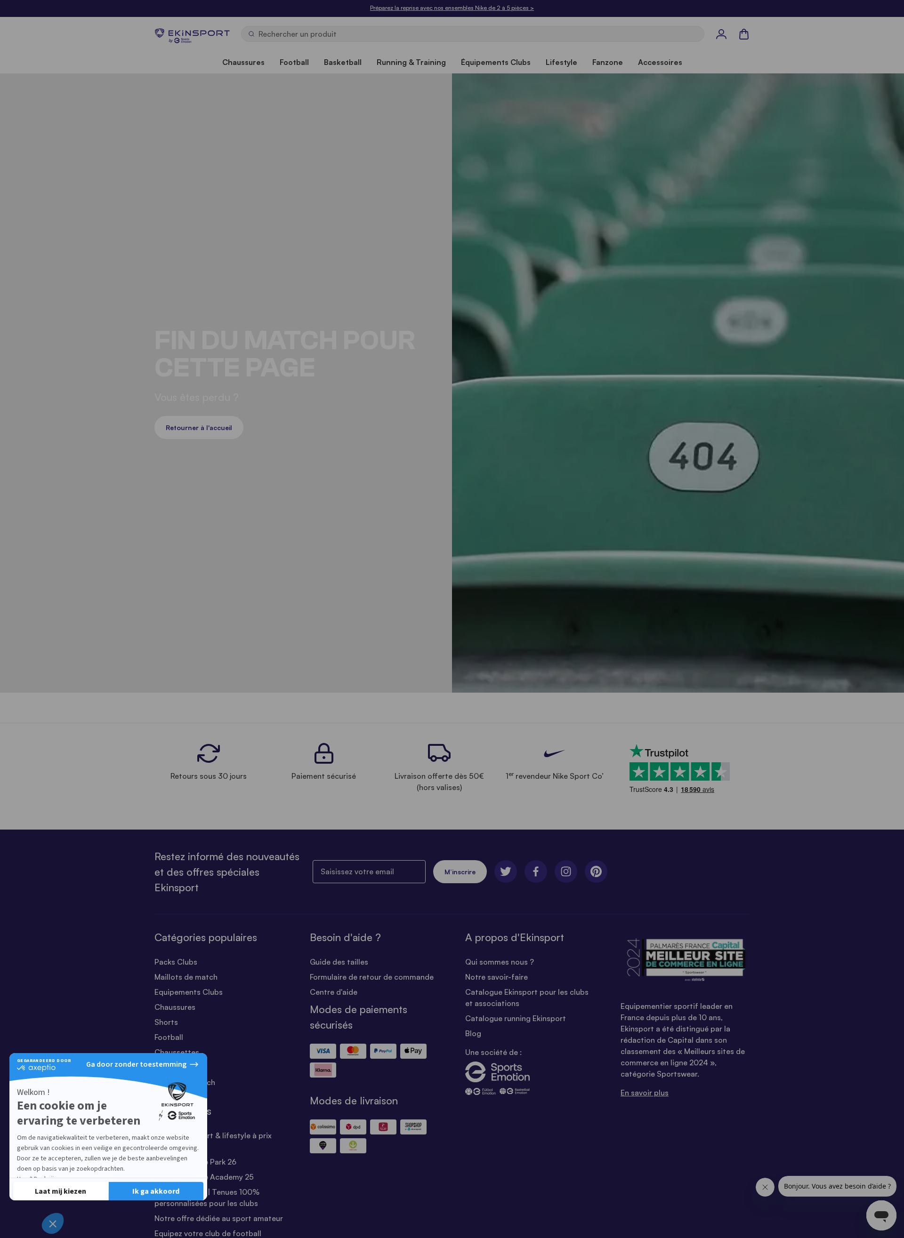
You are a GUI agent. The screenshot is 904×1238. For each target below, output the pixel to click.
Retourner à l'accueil (199, 427)
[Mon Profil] (721, 34)
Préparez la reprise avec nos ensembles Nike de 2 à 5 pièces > (452, 7)
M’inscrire (460, 872)
